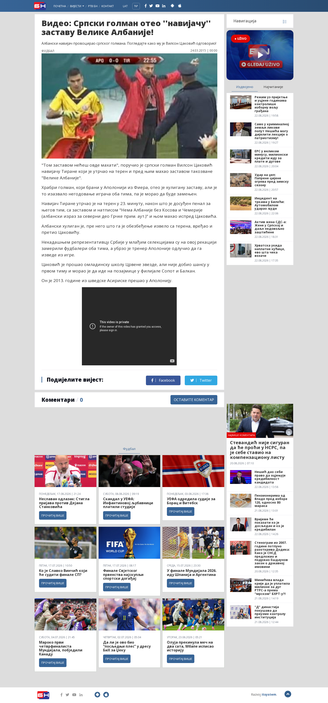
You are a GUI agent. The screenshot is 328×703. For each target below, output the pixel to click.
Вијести (76, 6)
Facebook (166, 380)
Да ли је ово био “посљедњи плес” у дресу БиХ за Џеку (127, 646)
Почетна (60, 6)
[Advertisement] (92, 429)
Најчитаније (273, 86)
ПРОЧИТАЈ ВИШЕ (52, 515)
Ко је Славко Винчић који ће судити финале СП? (63, 572)
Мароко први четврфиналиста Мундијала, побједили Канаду (60, 648)
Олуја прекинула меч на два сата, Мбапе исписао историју (190, 646)
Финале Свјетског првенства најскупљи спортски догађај (123, 574)
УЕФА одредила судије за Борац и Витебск (191, 500)
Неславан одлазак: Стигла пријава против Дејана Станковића (64, 502)
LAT (125, 6)
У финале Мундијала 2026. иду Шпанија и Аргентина (191, 572)
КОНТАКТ (108, 6)
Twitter (205, 380)
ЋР (136, 6)
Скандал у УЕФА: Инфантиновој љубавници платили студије (128, 502)
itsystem (269, 694)
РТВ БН (93, 6)
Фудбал (129, 448)
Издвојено (244, 86)
